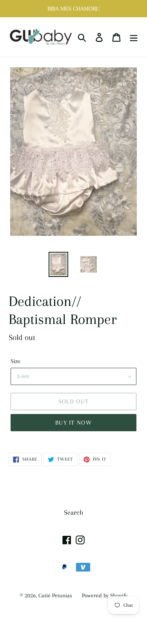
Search (73, 512)
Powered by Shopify (104, 595)
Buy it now (73, 422)
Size (15, 361)
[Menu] (133, 37)
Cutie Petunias (55, 595)
